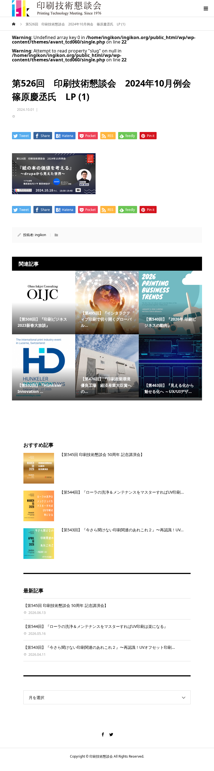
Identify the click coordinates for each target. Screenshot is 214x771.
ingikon (40, 234)
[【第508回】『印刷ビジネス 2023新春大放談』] (44, 292)
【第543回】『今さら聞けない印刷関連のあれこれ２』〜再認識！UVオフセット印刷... (99, 647)
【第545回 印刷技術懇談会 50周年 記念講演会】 (102, 454)
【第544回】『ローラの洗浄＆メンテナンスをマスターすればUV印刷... (122, 492)
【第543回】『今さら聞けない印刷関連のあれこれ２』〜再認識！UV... (122, 529)
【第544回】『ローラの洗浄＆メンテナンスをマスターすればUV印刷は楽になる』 (95, 626)
